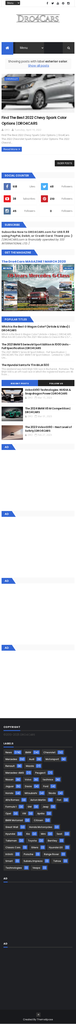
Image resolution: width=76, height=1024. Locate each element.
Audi (31, 759)
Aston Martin (38, 800)
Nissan (9, 779)
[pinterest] (63, 3)
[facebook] (47, 3)
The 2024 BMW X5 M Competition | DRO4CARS (47, 410)
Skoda (52, 793)
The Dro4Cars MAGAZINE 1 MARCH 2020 (34, 261)
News (8, 752)
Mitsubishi (31, 793)
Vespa (36, 867)
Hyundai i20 (56, 847)
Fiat (59, 800)
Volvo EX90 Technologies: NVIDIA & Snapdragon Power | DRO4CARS (48, 392)
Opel (8, 813)
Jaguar (9, 786)
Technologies (13, 867)
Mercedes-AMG (14, 772)
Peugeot (40, 772)
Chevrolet (12, 78)
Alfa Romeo (12, 800)
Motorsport (52, 759)
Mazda (30, 766)
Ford (45, 786)
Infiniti (9, 854)
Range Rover (51, 854)
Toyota (32, 840)
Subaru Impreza (33, 861)
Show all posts (38, 66)
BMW (28, 752)
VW (24, 813)
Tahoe (57, 861)
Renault (10, 766)
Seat (59, 833)
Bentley (52, 840)
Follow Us (56, 383)
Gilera (34, 847)
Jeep (46, 806)
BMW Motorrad (14, 820)
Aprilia (40, 813)
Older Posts (64, 163)
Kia (28, 833)
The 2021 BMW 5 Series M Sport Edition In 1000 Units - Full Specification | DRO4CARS (36, 346)
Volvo (28, 779)
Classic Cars (12, 847)
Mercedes (11, 759)
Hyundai (10, 833)
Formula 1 (11, 806)
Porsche (28, 854)
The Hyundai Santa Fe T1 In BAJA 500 (25, 365)
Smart (9, 861)
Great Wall (11, 827)
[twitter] (52, 3)
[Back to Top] (38, 1015)
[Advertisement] (38, 33)
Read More (11, 149)
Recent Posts (20, 383)
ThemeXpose (45, 1019)
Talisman (11, 840)
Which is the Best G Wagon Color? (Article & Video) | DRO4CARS (36, 328)
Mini (43, 833)
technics (48, 779)
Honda (9, 793)
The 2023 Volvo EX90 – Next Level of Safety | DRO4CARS (48, 429)
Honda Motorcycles (40, 827)
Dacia (28, 786)
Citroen (38, 820)
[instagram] (68, 3)
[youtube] (58, 3)
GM (30, 806)
